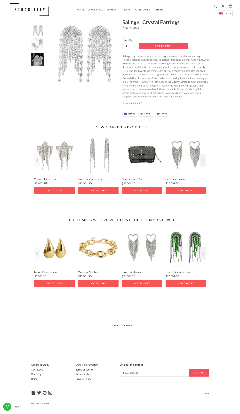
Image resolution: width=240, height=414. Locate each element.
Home (34, 378)
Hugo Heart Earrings (176, 179)
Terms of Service (85, 369)
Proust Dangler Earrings (178, 271)
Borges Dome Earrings (45, 271)
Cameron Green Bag (132, 179)
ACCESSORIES (144, 9)
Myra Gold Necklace (88, 271)
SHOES (160, 9)
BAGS (127, 9)
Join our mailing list (131, 364)
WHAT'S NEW (95, 9)
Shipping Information (87, 364)
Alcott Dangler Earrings (90, 179)
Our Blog (36, 374)
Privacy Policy (83, 378)
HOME (80, 9)
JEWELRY (114, 9)
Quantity (127, 40)
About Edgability (40, 364)
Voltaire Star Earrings (45, 179)
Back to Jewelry (122, 325)
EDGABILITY (43, 403)
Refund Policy (83, 374)
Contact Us (37, 369)
